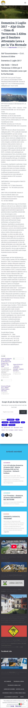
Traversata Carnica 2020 (14, 685)
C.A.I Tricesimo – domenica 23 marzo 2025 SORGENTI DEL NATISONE (13, 497)
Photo (22, 696)
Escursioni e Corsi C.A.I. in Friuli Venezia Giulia (14, 693)
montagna (11, 430)
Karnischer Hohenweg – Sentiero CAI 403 (14, 689)
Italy (23, 422)
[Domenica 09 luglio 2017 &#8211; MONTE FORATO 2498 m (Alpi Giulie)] (6, 382)
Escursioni (5, 422)
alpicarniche (7, 427)
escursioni (16, 427)
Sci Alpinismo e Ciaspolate (11, 696)
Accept (12, 706)
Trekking (4, 424)
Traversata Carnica (19, 681)
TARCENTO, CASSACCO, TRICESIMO (12, 517)
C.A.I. (17, 419)
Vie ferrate (11, 424)
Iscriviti (23, 412)
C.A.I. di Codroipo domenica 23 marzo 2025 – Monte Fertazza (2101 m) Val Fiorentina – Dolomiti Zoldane (13, 469)
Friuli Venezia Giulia (14, 422)
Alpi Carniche (7, 681)
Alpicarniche (10, 419)
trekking (20, 430)
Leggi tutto (6, 531)
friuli (7, 430)
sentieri (16, 430)
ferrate (3, 430)
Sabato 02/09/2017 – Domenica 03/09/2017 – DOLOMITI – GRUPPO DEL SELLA (18, 367)
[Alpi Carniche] (3, 3)
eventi (21, 427)
